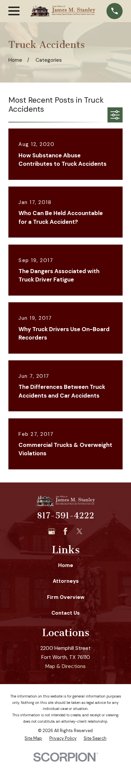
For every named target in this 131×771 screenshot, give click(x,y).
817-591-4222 (65, 515)
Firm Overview (65, 597)
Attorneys (66, 581)
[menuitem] (33, 738)
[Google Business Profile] (51, 531)
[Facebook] (65, 531)
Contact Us (65, 613)
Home (65, 565)
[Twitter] (79, 531)
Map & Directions (65, 666)
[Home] (63, 10)
